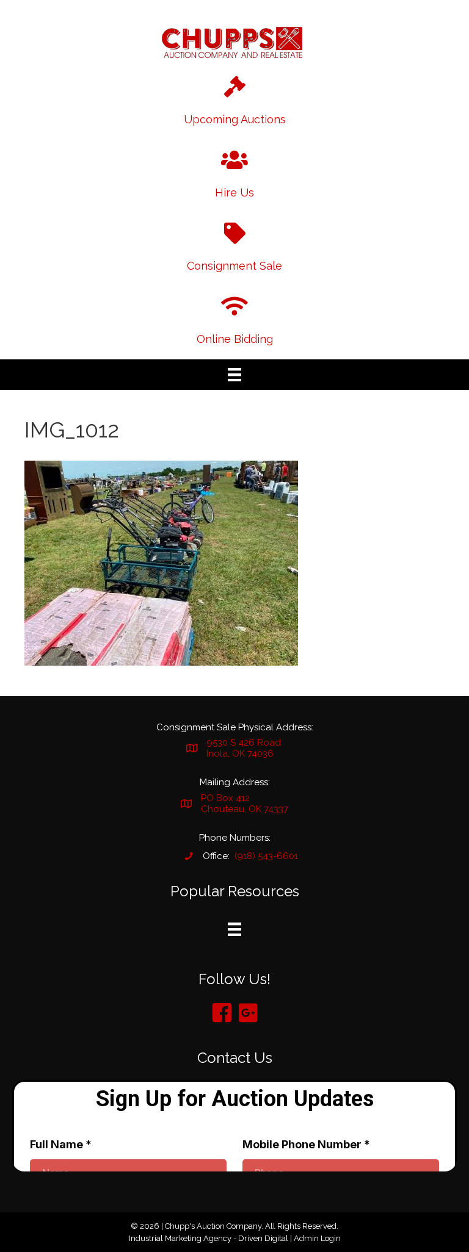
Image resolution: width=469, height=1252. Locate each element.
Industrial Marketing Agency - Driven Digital (208, 1238)
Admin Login (317, 1238)
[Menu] (234, 374)
